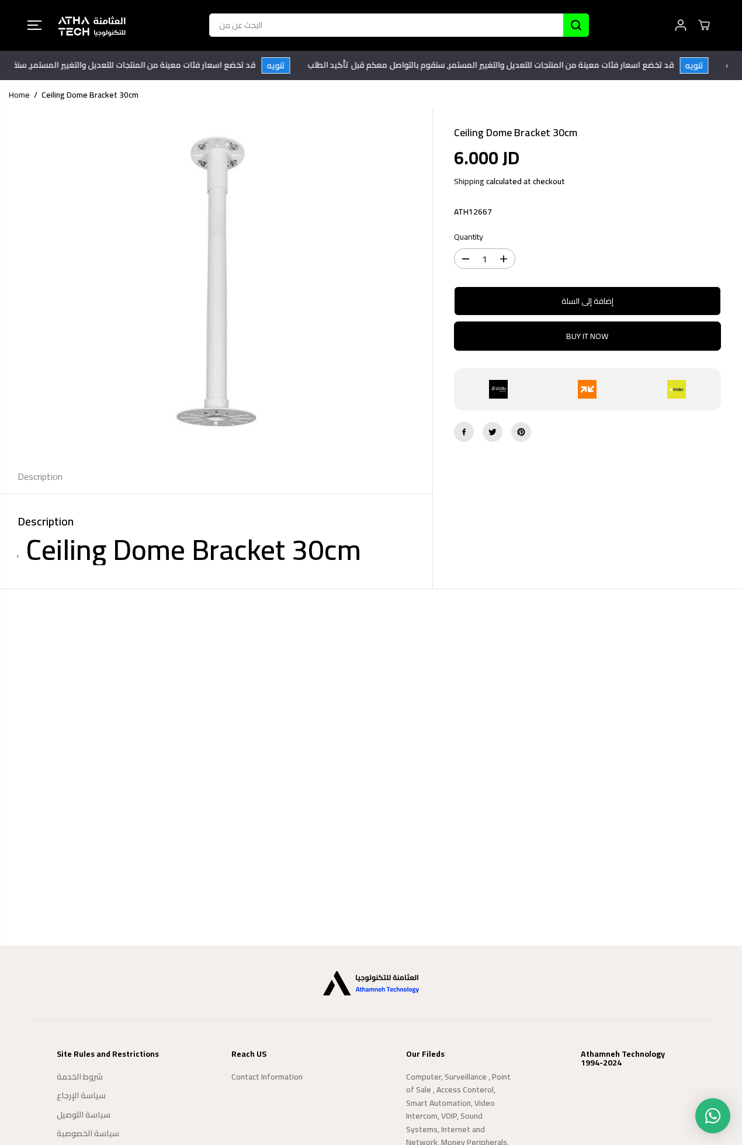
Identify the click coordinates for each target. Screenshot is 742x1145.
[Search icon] (576, 25)
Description (40, 476)
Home (19, 94)
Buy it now (587, 336)
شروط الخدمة (80, 1076)
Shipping (469, 181)
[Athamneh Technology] (92, 25)
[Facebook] (464, 432)
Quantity (468, 237)
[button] (34, 25)
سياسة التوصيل (83, 1114)
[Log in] (680, 25)
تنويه (282, 65)
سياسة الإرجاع (81, 1095)
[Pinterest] (521, 432)
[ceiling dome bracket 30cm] (216, 284)
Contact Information (267, 1076)
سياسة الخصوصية (88, 1133)
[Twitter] (492, 432)
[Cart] (704, 25)
